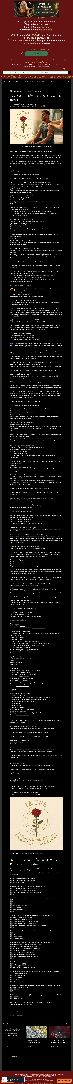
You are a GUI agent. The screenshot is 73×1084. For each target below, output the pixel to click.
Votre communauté (17, 81)
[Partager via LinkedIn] (17, 1011)
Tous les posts (6, 81)
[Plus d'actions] (62, 91)
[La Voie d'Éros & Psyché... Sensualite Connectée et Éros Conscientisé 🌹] (59, 1032)
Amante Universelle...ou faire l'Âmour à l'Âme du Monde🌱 (35, 1041)
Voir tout (68, 1023)
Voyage (51, 81)
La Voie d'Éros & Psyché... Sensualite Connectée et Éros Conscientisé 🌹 (58, 1041)
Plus (57, 81)
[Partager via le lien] (21, 1011)
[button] (7, 72)
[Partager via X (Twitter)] (14, 1011)
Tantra (38, 81)
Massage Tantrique (29, 81)
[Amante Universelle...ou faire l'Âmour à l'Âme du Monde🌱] (36, 1032)
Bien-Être (44, 81)
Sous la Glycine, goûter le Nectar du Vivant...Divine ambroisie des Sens (12, 1030)
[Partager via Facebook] (10, 1011)
